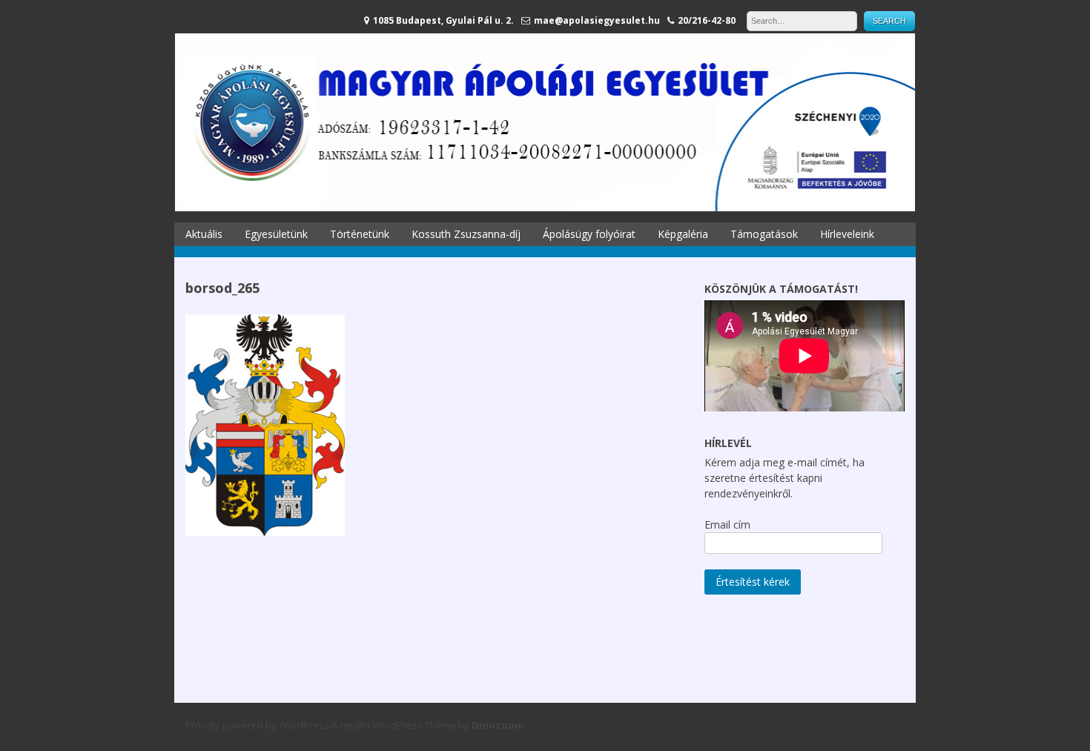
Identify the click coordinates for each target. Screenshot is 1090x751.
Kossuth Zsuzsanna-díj (466, 234)
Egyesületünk (276, 234)
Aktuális (203, 234)
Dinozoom (497, 725)
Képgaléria (683, 234)
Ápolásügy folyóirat (589, 234)
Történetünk (359, 234)
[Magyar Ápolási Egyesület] (545, 207)
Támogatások (764, 234)
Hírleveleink (847, 234)
